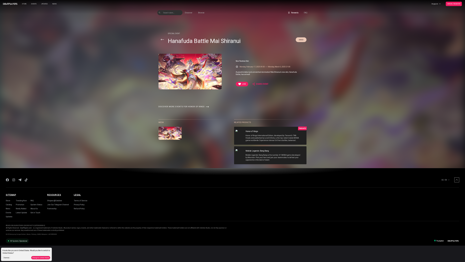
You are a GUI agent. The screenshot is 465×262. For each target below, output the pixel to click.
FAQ (305, 13)
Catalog (9, 205)
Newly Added (21, 209)
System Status (36, 205)
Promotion (20, 205)
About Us (34, 209)
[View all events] (162, 39)
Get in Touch (35, 213)
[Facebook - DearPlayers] (7, 179)
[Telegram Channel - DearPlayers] (19, 179)
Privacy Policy (79, 205)
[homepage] (10, 3)
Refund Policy (79, 209)
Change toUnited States (40, 258)
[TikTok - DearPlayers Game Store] (26, 179)
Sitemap (11, 195)
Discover (188, 13)
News (54, 4)
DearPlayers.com (26, 228)
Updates (44, 4)
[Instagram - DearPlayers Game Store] (13, 179)
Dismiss (6, 258)
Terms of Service (80, 201)
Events (34, 4)
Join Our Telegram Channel (58, 205)
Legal (77, 195)
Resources (54, 195)
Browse (201, 13)
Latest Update (21, 213)
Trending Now (21, 201)
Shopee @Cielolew (54, 201)
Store (24, 4)
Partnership (51, 209)
